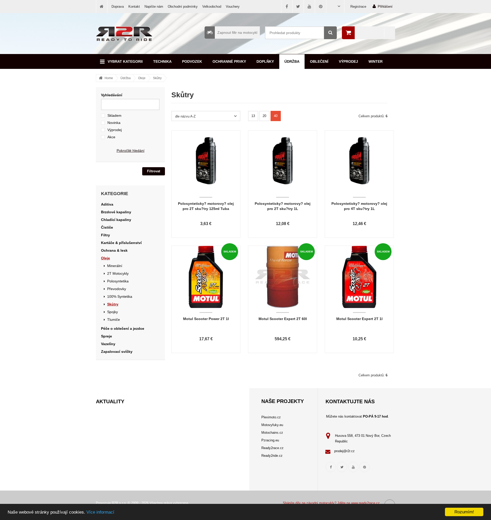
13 (253, 116)
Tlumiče (113, 319)
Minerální (114, 266)
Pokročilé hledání (130, 150)
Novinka (113, 122)
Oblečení (319, 61)
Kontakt (134, 6)
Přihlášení (385, 6)
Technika (162, 61)
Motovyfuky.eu (272, 425)
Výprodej (348, 61)
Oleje (142, 78)
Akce (111, 137)
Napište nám (153, 6)
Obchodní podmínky (183, 6)
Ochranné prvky (229, 61)
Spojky (112, 312)
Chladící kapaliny (116, 220)
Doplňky (265, 61)
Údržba (291, 61)
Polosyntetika (118, 281)
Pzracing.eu (270, 440)
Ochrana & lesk (114, 250)
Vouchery (233, 6)
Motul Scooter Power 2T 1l (206, 319)
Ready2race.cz (272, 448)
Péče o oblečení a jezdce (122, 328)
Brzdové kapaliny (116, 212)
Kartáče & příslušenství (121, 243)
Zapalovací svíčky (116, 351)
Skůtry (157, 78)
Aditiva (107, 204)
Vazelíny (108, 344)
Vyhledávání (111, 95)
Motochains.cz (272, 432)
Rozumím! (464, 512)
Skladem (114, 115)
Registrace (358, 6)
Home (109, 78)
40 (275, 116)
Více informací (100, 512)
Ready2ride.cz (272, 456)
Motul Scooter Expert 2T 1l (359, 319)
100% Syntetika (119, 296)
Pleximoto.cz (271, 417)
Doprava (117, 6)
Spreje (106, 336)
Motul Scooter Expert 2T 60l (283, 319)
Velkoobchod (211, 6)
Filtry (105, 235)
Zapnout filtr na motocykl (237, 32)
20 (264, 116)
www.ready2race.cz (365, 503)
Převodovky (116, 289)
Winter (376, 61)
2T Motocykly (118, 273)
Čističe (107, 227)
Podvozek (192, 61)
